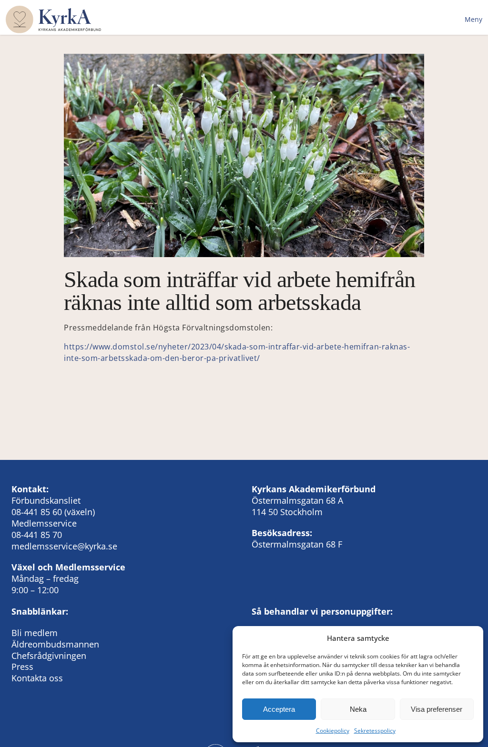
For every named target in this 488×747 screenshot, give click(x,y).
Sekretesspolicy (375, 731)
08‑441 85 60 (36, 512)
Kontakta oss (37, 678)
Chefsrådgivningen (48, 655)
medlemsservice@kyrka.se (64, 546)
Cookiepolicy (332, 731)
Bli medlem (34, 632)
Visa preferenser (436, 709)
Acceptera (279, 709)
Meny (473, 19)
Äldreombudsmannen (55, 644)
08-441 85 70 (36, 534)
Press (22, 666)
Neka (358, 709)
